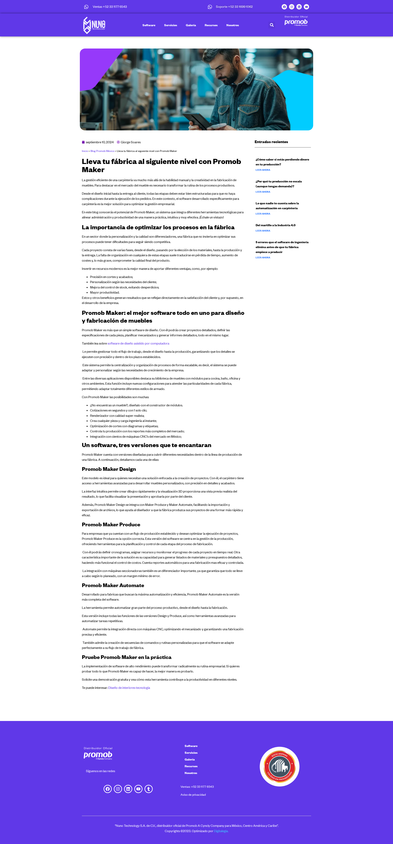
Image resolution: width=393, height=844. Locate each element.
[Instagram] (291, 6)
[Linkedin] (299, 6)
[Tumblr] (149, 789)
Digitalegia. (221, 831)
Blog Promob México (102, 151)
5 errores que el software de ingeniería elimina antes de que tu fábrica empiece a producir (282, 247)
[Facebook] (284, 6)
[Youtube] (306, 6)
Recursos (211, 25)
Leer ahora (263, 169)
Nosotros (232, 25)
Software (148, 25)
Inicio (85, 151)
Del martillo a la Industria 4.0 (276, 225)
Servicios (170, 25)
